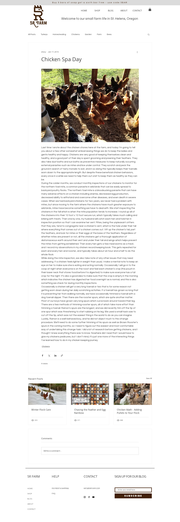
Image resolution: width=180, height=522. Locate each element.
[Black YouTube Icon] (93, 497)
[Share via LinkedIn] (55, 355)
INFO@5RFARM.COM (92, 488)
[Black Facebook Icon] (89, 497)
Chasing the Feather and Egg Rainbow (90, 411)
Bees (109, 34)
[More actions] (137, 52)
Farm (99, 34)
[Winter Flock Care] (47, 394)
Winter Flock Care (41, 409)
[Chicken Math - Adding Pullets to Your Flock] (133, 394)
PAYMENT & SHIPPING (60, 488)
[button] (150, 9)
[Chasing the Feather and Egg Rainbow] (90, 394)
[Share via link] (62, 355)
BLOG (29, 499)
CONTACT (31, 509)
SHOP (29, 494)
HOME (30, 488)
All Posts (31, 34)
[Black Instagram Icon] (84, 497)
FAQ (53, 494)
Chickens (75, 34)
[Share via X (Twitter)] (49, 355)
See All (149, 378)
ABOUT (30, 504)
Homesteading (59, 34)
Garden (88, 34)
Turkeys (44, 34)
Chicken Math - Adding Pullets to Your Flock (129, 411)
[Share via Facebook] (42, 355)
